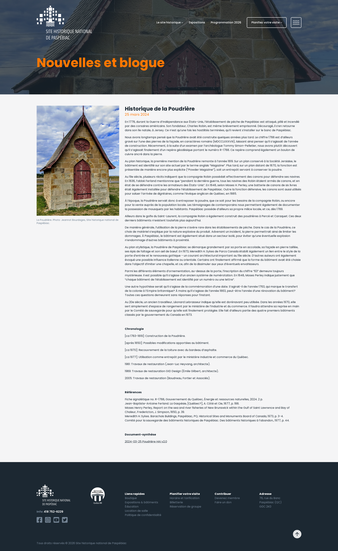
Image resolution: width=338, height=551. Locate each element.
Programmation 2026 (226, 22)
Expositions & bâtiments (141, 502)
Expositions (197, 22)
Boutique (131, 498)
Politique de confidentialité (143, 515)
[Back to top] (297, 534)
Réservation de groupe (185, 507)
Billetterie (176, 502)
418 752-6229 (53, 512)
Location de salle (136, 511)
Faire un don (223, 502)
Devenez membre (227, 498)
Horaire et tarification (184, 498)
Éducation (132, 507)
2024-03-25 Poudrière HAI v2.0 (146, 442)
